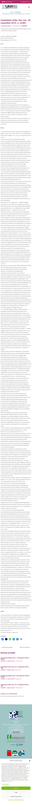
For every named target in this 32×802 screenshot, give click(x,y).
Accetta (16, 788)
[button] (30, 760)
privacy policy (9, 781)
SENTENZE (24, 26)
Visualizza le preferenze (16, 796)
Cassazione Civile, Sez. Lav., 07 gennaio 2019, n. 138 (15, 667)
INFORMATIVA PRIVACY (19, 800)
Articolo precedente (7, 647)
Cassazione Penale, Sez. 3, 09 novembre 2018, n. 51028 (15, 676)
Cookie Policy (10, 800)
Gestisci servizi (5, 784)
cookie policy (22, 778)
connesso (9, 696)
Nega (16, 792)
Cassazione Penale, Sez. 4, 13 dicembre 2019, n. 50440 (15, 658)
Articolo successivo (25, 647)
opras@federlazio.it (26, 1)
